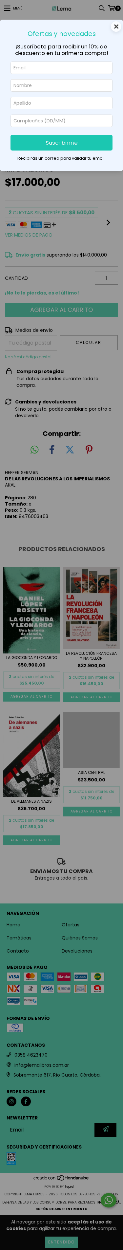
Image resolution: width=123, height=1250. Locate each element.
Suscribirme (62, 143)
